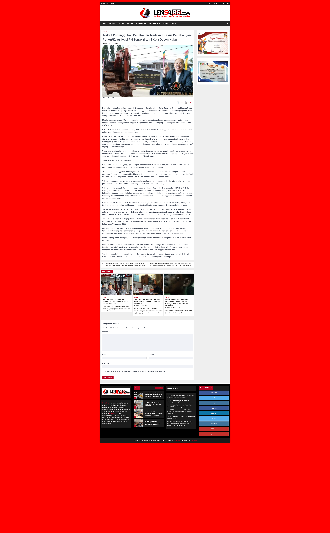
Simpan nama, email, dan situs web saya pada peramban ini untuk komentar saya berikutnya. (135, 371)
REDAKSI (173, 23)
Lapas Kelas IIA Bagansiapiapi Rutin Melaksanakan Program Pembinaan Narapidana (147, 301)
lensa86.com (106, 403)
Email (151, 355)
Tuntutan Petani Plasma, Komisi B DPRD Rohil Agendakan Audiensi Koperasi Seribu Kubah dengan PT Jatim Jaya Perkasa (179, 423)
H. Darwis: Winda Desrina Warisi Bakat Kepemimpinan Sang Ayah (153, 404)
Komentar (106, 332)
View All (158, 388)
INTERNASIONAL (141, 23)
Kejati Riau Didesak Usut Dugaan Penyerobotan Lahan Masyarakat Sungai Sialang (153, 394)
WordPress (194, 440)
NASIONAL (130, 23)
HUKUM (165, 23)
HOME (105, 23)
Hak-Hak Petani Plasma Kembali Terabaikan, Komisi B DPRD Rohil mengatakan (153, 413)
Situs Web (105, 363)
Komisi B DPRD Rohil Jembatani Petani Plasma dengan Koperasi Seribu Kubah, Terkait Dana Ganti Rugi (152, 424)
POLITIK (121, 23)
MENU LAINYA (153, 23)
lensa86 (106, 43)
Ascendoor (177, 440)
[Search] (227, 23)
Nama (104, 355)
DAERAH (112, 23)
